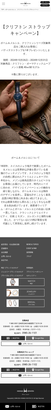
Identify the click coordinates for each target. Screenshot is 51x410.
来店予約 (41, 406)
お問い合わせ (15, 406)
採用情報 (29, 252)
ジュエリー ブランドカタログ (12, 272)
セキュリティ (31, 275)
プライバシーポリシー (34, 272)
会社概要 (4, 252)
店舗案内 (4, 248)
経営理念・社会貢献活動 (10, 244)
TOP (2, 9)
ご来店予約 (15, 338)
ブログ (28, 256)
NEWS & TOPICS (32, 244)
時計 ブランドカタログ (9, 268)
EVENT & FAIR (31, 248)
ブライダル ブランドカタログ (12, 275)
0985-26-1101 (29, 333)
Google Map (39, 338)
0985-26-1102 (29, 364)
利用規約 (29, 268)
